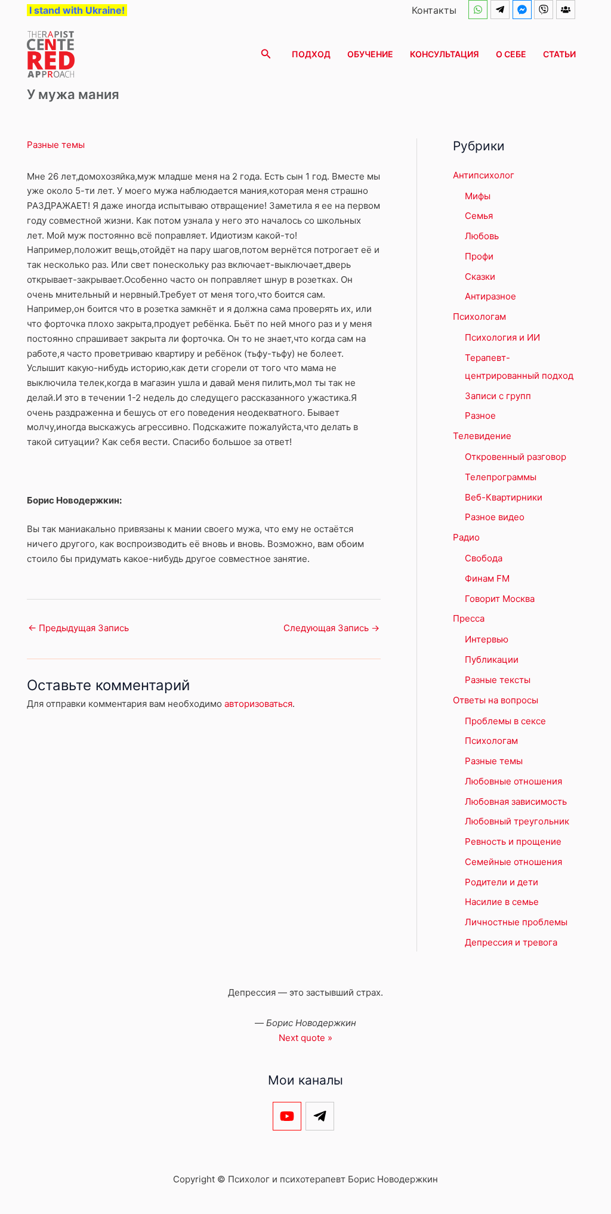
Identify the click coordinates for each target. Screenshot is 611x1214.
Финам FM (487, 578)
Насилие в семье (502, 901)
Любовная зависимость (516, 801)
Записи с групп (498, 395)
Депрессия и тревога (511, 942)
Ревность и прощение (513, 841)
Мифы (477, 196)
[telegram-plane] (501, 9)
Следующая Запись (331, 628)
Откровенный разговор (515, 456)
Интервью (486, 639)
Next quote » (305, 1037)
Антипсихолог (483, 175)
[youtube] (289, 1116)
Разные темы (56, 144)
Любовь (482, 236)
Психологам (479, 316)
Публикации (492, 659)
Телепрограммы (500, 477)
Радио (466, 537)
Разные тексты (497, 679)
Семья (479, 215)
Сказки (480, 276)
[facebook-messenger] (524, 9)
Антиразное (490, 296)
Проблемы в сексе (505, 721)
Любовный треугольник (517, 821)
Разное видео (494, 517)
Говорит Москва (500, 598)
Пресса (469, 618)
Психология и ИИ (502, 337)
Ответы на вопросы (495, 700)
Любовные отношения (513, 781)
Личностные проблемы (516, 922)
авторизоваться (258, 703)
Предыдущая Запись (78, 628)
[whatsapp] (479, 9)
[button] (266, 54)
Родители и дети (501, 882)
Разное (480, 415)
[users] (567, 9)
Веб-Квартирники (503, 497)
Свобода (483, 558)
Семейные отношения (513, 861)
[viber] (545, 9)
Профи (479, 256)
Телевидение (482, 435)
